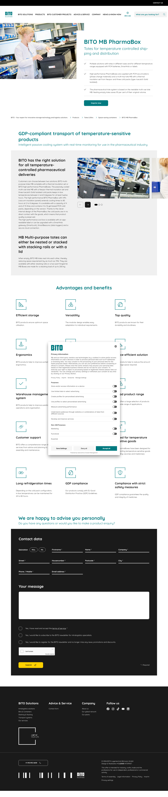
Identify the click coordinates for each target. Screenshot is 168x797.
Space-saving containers (107, 117)
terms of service (59, 628)
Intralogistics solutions (27, 709)
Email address (58, 571)
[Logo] (11, 14)
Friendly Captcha (49, 654)
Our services (23, 721)
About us (85, 709)
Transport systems (25, 718)
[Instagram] (113, 709)
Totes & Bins (88, 117)
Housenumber (58, 560)
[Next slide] (88, 205)
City (120, 560)
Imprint (146, 777)
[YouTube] (123, 709)
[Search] (164, 14)
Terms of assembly (108, 777)
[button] (99, 205)
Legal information (123, 777)
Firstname (57, 549)
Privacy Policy (137, 777)
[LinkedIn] (128, 709)
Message (23, 594)
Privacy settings (107, 780)
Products (75, 117)
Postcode (90, 560)
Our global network (89, 712)
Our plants (86, 715)
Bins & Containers (25, 712)
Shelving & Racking (26, 715)
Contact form (54, 709)
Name (88, 549)
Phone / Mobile (26, 571)
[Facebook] (108, 709)
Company (123, 549)
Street (22, 560)
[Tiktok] (118, 709)
